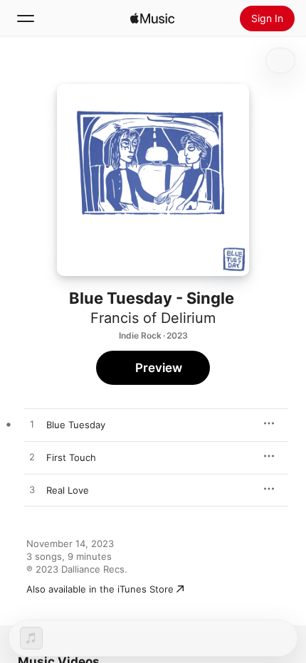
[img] (152, 18)
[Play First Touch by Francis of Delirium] (32, 457)
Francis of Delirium (153, 318)
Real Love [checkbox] (67, 490)
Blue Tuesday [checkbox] (75, 424)
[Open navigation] (25, 18)
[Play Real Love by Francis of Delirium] (32, 490)
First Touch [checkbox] (71, 457)
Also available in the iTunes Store (100, 589)
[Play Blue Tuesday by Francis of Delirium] (32, 424)
